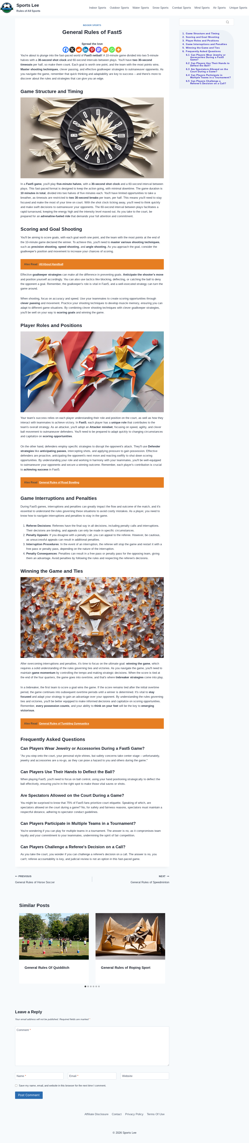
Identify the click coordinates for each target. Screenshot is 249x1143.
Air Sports (219, 7)
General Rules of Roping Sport (125, 967)
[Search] (227, 22)
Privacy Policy (134, 1114)
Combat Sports (181, 7)
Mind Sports (202, 7)
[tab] (85, 986)
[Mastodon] (99, 50)
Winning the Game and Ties (203, 47)
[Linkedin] (85, 50)
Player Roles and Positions (202, 40)
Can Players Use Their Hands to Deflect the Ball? (210, 64)
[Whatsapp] (112, 50)
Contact (117, 1114)
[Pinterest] (92, 50)
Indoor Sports (97, 7)
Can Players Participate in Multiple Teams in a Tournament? (210, 76)
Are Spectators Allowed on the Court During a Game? (209, 70)
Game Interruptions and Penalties (206, 44)
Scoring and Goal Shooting (202, 37)
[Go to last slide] (24, 948)
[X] (72, 50)
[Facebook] (66, 50)
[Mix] (105, 50)
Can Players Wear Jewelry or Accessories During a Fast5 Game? (208, 57)
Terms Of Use (155, 1114)
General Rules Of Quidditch (47, 967)
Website (127, 1076)
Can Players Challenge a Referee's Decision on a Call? (208, 82)
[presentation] (54, 936)
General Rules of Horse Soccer (35, 879)
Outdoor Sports (119, 7)
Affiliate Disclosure (96, 1114)
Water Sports (140, 7)
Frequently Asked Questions (203, 51)
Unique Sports (238, 7)
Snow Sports (160, 7)
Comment (24, 1030)
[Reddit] (79, 50)
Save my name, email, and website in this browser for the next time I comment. (62, 1085)
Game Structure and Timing (202, 33)
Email (73, 1076)
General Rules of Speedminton (150, 879)
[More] (118, 50)
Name (21, 1076)
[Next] (159, 948)
